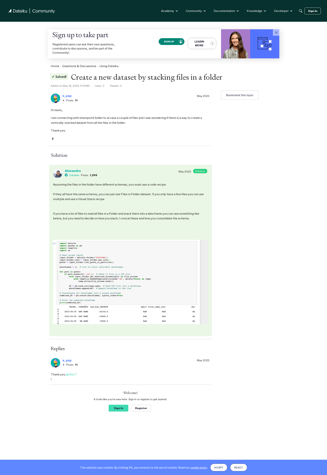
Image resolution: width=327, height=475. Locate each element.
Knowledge (254, 11)
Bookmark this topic (240, 95)
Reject (238, 467)
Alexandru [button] (73, 171)
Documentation (224, 11)
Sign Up (168, 41)
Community (194, 11)
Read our (192, 467)
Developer (281, 11)
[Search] (300, 11)
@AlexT (71, 374)
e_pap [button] (67, 96)
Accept (218, 467)
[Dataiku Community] (31, 10)
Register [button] (141, 408)
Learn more (199, 43)
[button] (276, 32)
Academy (167, 11)
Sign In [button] (118, 408)
